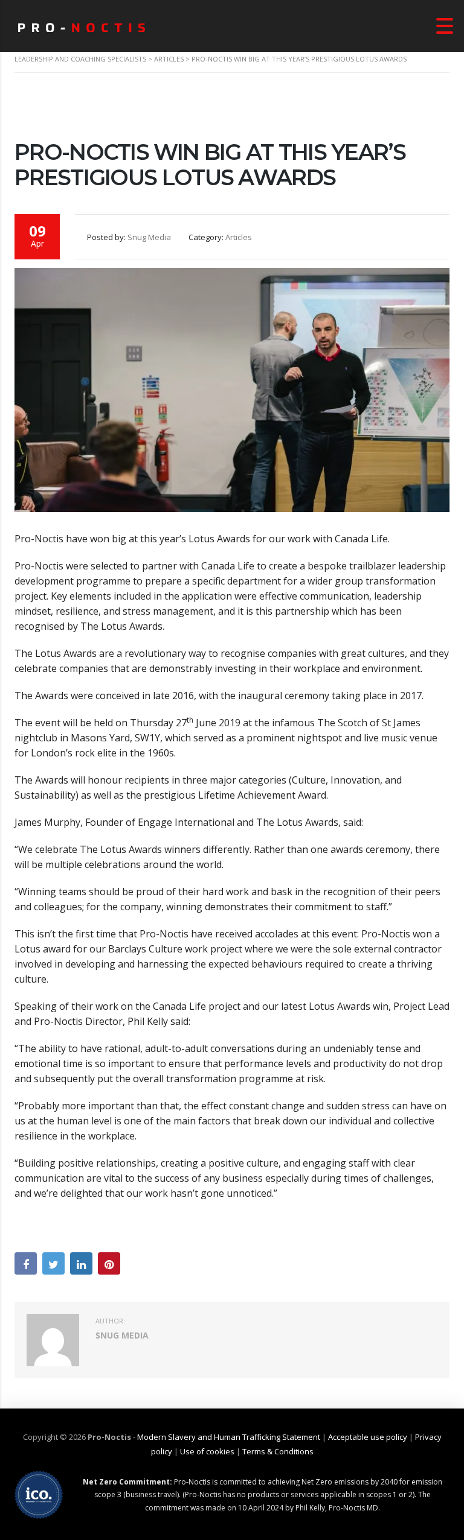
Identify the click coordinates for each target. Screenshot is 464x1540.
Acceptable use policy (367, 1436)
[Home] (81, 26)
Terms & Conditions (278, 1451)
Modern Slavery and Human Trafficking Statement (228, 1436)
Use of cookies (207, 1451)
